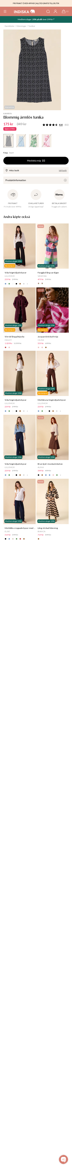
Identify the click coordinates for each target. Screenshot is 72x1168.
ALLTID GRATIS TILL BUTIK (47, 3)
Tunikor (31, 26)
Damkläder (10, 26)
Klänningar (21, 26)
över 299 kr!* (48, 19)
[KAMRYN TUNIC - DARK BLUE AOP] (21, 140)
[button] (5, 11)
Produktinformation (15, 180)
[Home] (24, 11)
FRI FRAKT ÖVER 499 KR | (24, 3)
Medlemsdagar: (25, 19)
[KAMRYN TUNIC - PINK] (47, 140)
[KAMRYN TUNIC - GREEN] (34, 140)
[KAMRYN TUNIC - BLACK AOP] (8, 140)
